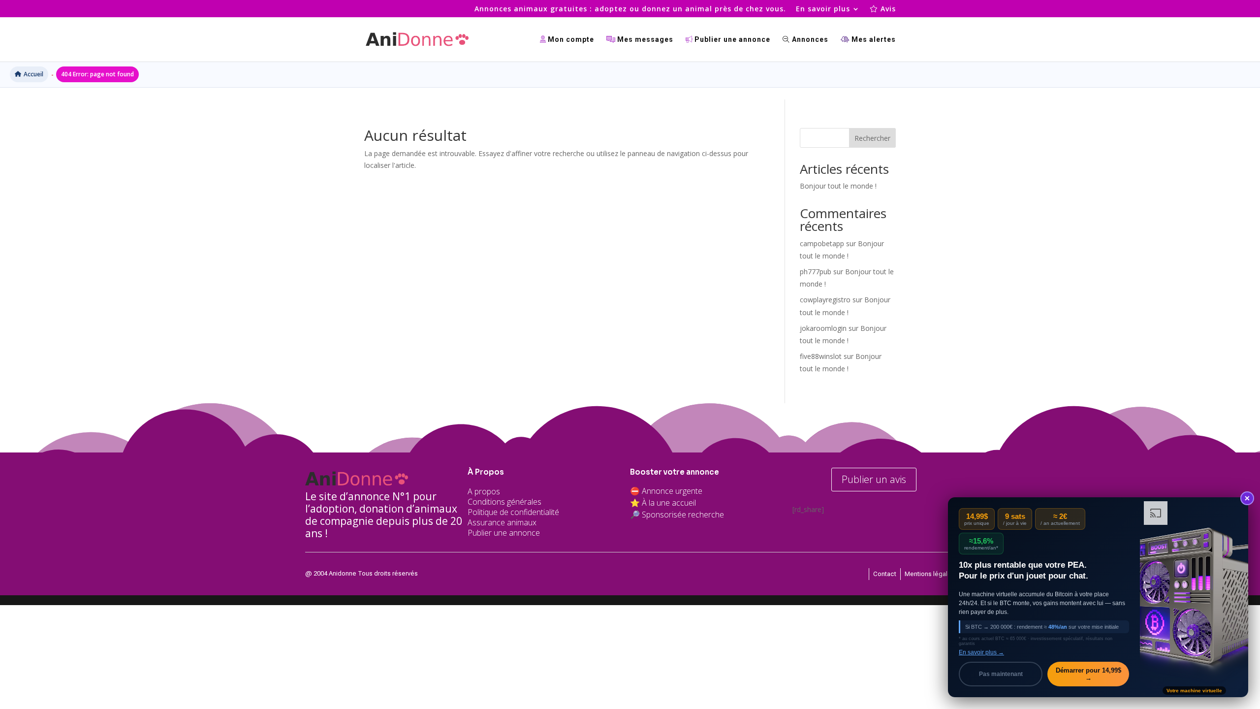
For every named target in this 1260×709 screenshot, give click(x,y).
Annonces (809, 39)
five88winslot (821, 356)
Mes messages (644, 39)
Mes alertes (873, 39)
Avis (887, 9)
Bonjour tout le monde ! (838, 186)
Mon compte (570, 39)
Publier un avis (874, 479)
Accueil (33, 74)
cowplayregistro (825, 299)
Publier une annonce (731, 39)
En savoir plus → (981, 652)
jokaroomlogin (823, 328)
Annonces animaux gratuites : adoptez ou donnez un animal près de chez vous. (630, 9)
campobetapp (822, 243)
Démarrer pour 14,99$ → (1088, 674)
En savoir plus (823, 9)
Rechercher (872, 138)
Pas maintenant (1001, 674)
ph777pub (815, 271)
